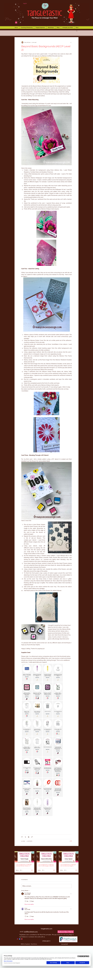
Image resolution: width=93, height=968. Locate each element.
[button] (37, 520)
